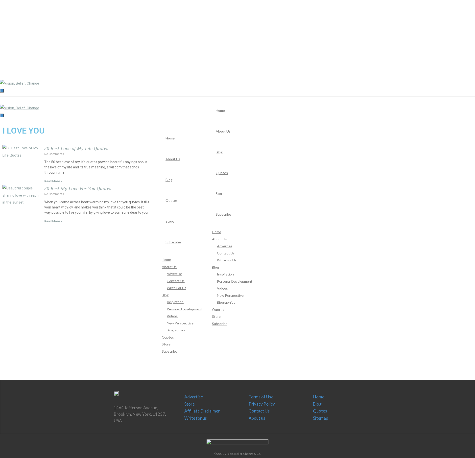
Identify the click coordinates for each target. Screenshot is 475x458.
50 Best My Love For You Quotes (77, 188)
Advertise (193, 396)
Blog (317, 404)
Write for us (195, 418)
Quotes (320, 410)
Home (318, 396)
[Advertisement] (148, 34)
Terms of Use (261, 396)
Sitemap (320, 418)
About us (257, 418)
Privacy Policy (262, 404)
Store (189, 404)
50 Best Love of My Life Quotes (76, 148)
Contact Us (259, 410)
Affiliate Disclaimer (202, 410)
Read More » (53, 181)
